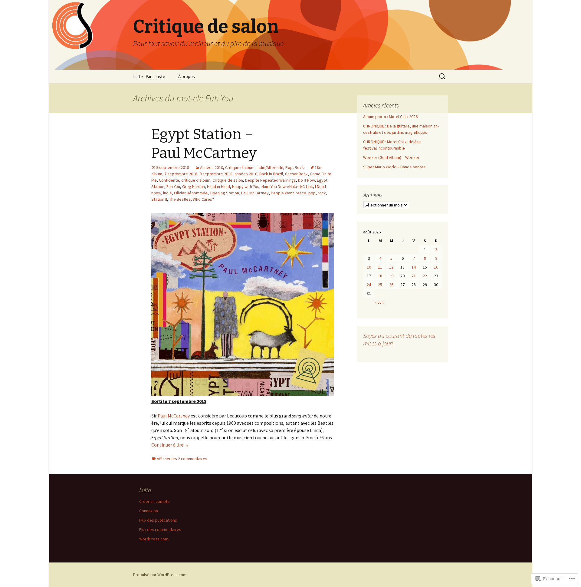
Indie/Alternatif (270, 167)
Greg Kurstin (193, 186)
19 (391, 276)
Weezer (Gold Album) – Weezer (391, 157)
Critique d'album (239, 167)
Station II (159, 199)
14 (414, 267)
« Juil (379, 302)
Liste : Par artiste (149, 76)
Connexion (148, 510)
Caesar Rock (296, 173)
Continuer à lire (170, 445)
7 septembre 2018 (180, 173)
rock (322, 193)
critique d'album (195, 180)
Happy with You (245, 186)
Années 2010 (211, 167)
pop (312, 193)
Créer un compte (154, 501)
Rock (299, 167)
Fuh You (173, 186)
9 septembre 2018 (215, 173)
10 (369, 267)
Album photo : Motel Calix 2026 (390, 116)
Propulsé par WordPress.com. (160, 574)
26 (391, 284)
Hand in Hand (218, 186)
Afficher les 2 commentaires (182, 458)
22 (425, 276)
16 (436, 267)
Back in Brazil (271, 173)
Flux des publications (158, 520)
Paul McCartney (255, 193)
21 (414, 276)
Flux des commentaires (160, 529)
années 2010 (246, 173)
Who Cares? (203, 199)
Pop (289, 167)
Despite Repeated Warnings (270, 180)
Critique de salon (227, 180)
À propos (186, 76)
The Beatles (180, 199)
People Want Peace (288, 193)
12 (391, 267)
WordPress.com (153, 539)
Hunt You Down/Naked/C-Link (287, 186)
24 (369, 284)
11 (380, 267)
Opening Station (224, 193)
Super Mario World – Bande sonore (394, 167)
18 (380, 276)
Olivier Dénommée (191, 193)
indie (167, 193)
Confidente (169, 180)
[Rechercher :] (443, 77)
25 (380, 284)
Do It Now (306, 180)
